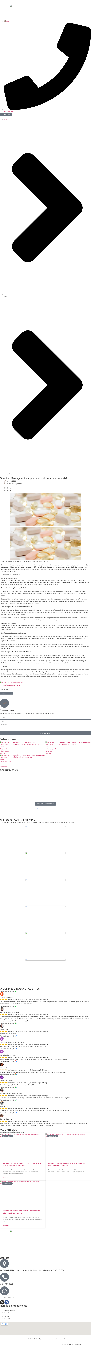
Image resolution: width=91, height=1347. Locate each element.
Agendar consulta (7, 693)
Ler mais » (6, 1178)
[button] (1, 786)
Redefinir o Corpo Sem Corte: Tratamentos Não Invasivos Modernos (27, 743)
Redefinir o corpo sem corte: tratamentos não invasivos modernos (75, 743)
